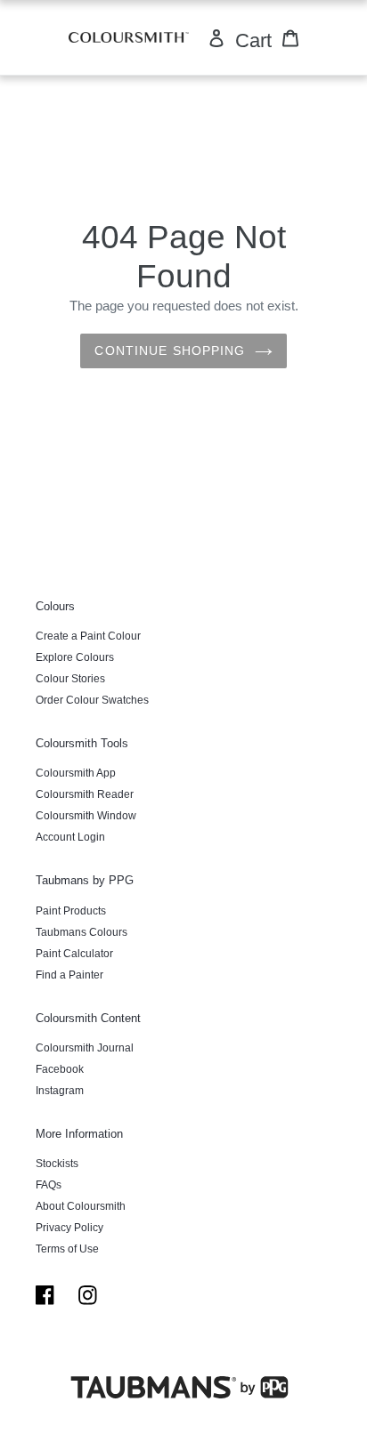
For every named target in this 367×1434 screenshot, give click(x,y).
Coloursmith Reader (85, 794)
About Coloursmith (81, 1206)
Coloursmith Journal (85, 1048)
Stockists (57, 1163)
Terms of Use (67, 1249)
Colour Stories (70, 679)
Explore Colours (75, 657)
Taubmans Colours (81, 932)
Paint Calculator (74, 953)
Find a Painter (69, 975)
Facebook (60, 1069)
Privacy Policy (69, 1227)
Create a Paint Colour (88, 636)
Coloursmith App (76, 773)
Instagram (60, 1090)
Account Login (70, 837)
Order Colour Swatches (92, 700)
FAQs (48, 1185)
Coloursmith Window (86, 816)
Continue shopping (169, 350)
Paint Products (71, 911)
